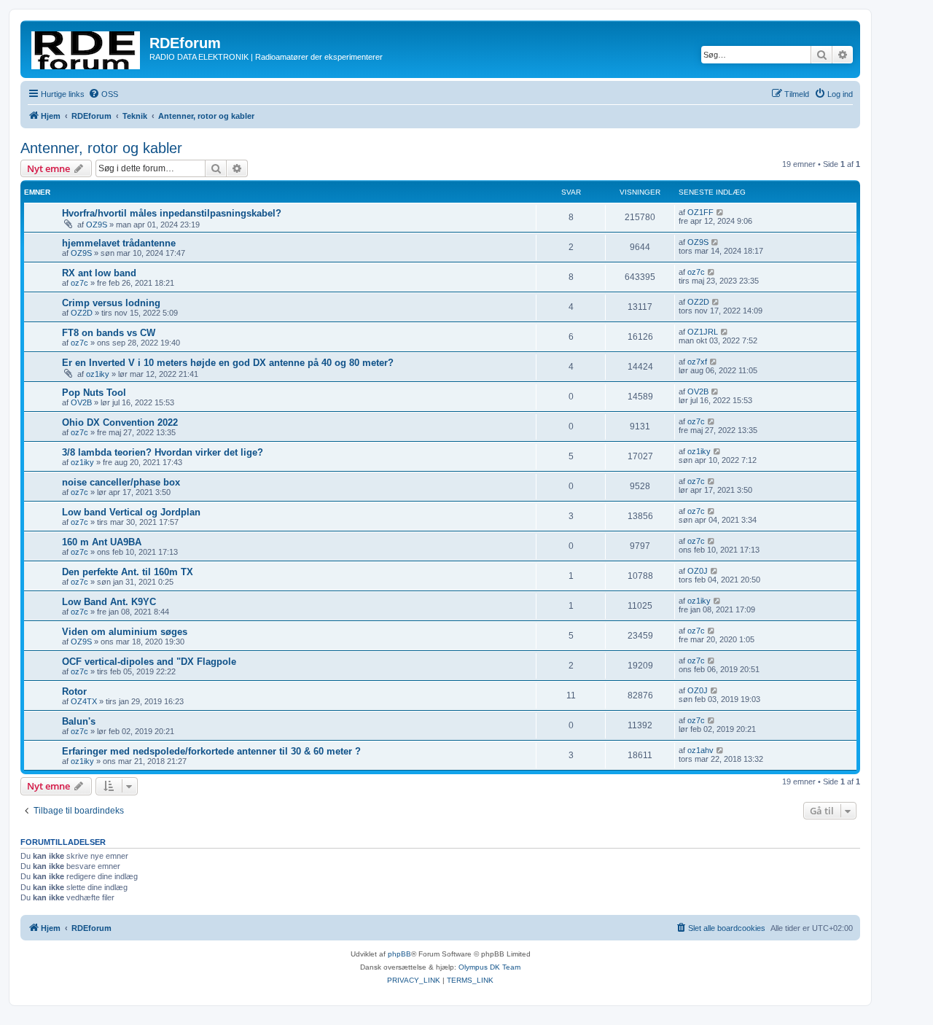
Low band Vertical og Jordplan (131, 512)
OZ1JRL (702, 331)
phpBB (399, 954)
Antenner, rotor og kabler (101, 148)
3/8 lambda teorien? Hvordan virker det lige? (162, 452)
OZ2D (82, 312)
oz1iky (97, 374)
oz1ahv (700, 750)
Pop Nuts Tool (94, 392)
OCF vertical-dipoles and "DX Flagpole (149, 661)
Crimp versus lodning (111, 302)
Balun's (78, 721)
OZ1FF (700, 212)
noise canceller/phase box (121, 482)
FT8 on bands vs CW (108, 332)
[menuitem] (103, 94)
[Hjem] (86, 47)
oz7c (79, 282)
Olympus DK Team (489, 967)
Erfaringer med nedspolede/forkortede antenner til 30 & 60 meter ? (211, 751)
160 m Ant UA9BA (101, 542)
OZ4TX (84, 701)
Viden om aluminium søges (124, 631)
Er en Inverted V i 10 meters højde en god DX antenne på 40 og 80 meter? (228, 362)
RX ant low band (99, 273)
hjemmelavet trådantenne (119, 243)
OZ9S (96, 224)
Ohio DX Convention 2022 (120, 422)
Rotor (74, 691)
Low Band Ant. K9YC (109, 601)
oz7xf (697, 361)
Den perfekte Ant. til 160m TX (127, 571)
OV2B (81, 402)
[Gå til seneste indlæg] (720, 212)
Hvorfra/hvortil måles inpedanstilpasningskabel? (171, 213)
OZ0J (697, 570)
